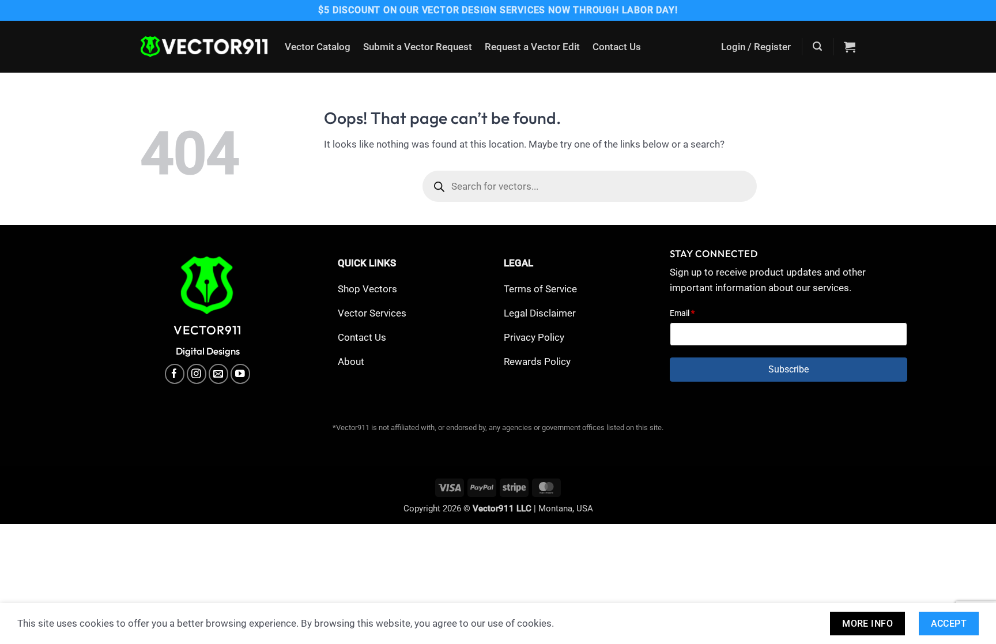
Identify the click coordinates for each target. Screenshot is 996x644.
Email (682, 313)
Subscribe (788, 369)
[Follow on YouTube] (241, 374)
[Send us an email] (219, 374)
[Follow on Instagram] (197, 374)
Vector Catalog (317, 46)
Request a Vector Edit (532, 46)
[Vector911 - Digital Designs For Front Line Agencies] (204, 47)
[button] (756, 46)
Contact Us (617, 46)
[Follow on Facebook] (175, 374)
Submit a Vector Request (417, 46)
